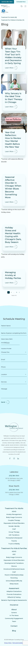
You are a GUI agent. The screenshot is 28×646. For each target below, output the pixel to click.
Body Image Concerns (14, 517)
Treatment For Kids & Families (14, 548)
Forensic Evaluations (14, 594)
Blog (14, 631)
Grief (14, 529)
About (14, 610)
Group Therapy (14, 532)
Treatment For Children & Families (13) (12, 20)
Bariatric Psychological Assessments (14, 600)
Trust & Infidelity (14, 544)
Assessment (14, 588)
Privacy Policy (7, 643)
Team (14, 621)
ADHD (14, 511)
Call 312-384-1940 (6, 1)
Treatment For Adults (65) (9, 17)
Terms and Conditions (18, 643)
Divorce (14, 566)
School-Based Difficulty (14, 581)
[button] (21, 6)
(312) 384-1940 (14, 475)
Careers (14, 612)
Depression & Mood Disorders (14, 523)
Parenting (14, 578)
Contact (14, 626)
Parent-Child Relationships (14, 575)
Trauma (14, 541)
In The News (14, 615)
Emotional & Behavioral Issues (14, 569)
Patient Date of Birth (6, 339)
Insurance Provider (6, 348)
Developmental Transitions (14, 563)
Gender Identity (14, 526)
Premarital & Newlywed (14, 538)
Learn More (9, 68)
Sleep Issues (14, 584)
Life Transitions (14, 535)
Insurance (14, 605)
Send (3, 402)
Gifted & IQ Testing (14, 597)
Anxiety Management (14, 514)
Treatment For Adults (14, 508)
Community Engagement (14, 618)
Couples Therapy (14, 520)
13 (16, 292)
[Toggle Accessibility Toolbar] (3, 11)
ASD (14, 554)
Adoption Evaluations (14, 591)
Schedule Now (21, 1)
